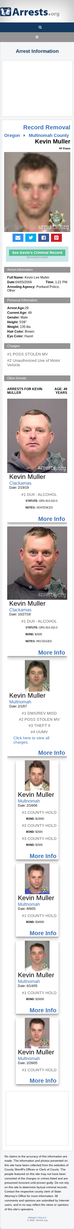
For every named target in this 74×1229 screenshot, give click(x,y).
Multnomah (20, 701)
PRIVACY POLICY (37, 1218)
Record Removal (46, 127)
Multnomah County (49, 135)
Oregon (12, 135)
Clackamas (20, 483)
